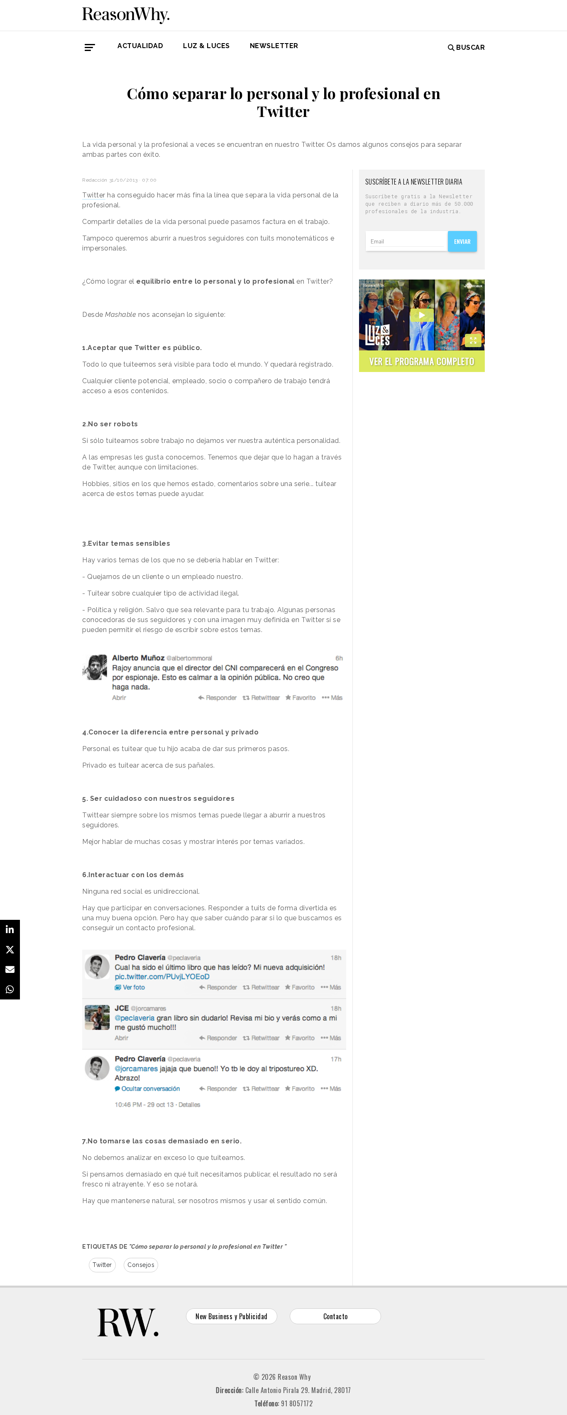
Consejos (140, 1265)
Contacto (335, 1316)
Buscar (470, 47)
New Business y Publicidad (232, 1316)
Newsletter (274, 46)
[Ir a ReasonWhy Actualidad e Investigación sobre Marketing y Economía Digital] (125, 14)
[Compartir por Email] (10, 970)
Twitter (102, 1265)
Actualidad (140, 46)
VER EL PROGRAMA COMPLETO (421, 361)
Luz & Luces (206, 46)
